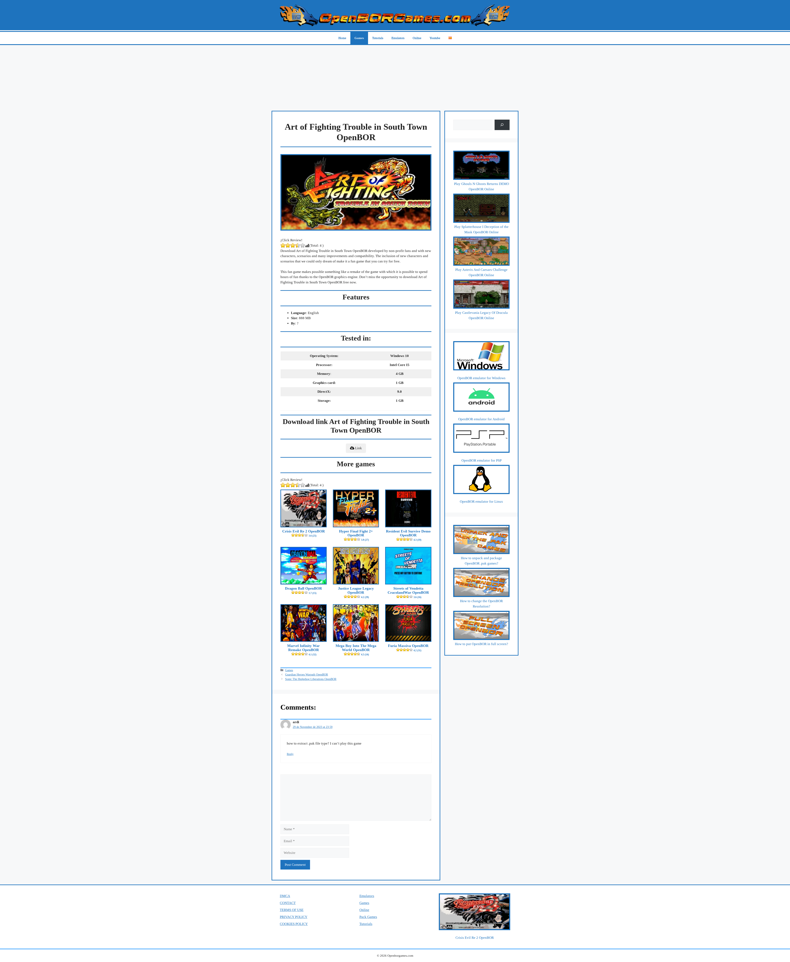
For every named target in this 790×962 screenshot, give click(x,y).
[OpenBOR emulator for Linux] (481, 480)
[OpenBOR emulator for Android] (481, 397)
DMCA (285, 896)
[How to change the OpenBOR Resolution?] (481, 583)
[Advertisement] (395, 76)
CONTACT (288, 903)
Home (342, 38)
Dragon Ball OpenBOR (303, 590)
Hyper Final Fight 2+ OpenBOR (356, 535)
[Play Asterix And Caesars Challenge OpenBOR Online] (481, 252)
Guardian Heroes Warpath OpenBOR (306, 674)
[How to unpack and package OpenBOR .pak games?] (481, 540)
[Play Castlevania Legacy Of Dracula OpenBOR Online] (481, 294)
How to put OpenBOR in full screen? (481, 644)
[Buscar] (502, 125)
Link (358, 448)
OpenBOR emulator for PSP (481, 460)
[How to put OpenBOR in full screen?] (481, 626)
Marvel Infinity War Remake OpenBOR (303, 650)
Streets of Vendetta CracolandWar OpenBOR (408, 592)
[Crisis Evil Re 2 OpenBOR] (474, 912)
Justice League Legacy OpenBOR (356, 592)
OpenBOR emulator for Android (481, 419)
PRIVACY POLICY (293, 917)
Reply (290, 754)
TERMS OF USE (291, 910)
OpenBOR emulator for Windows (481, 378)
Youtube (435, 38)
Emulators (398, 38)
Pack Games (368, 917)
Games (359, 38)
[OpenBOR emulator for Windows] (481, 356)
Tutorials (377, 38)
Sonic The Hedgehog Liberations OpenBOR (310, 679)
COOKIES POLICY (294, 924)
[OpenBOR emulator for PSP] (481, 439)
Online (417, 38)
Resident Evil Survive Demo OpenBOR (408, 535)
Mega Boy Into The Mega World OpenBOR (356, 650)
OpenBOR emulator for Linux (481, 502)
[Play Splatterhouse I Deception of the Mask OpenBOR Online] (481, 209)
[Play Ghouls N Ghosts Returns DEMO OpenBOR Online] (481, 166)
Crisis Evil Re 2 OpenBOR (303, 533)
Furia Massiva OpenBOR (408, 648)
